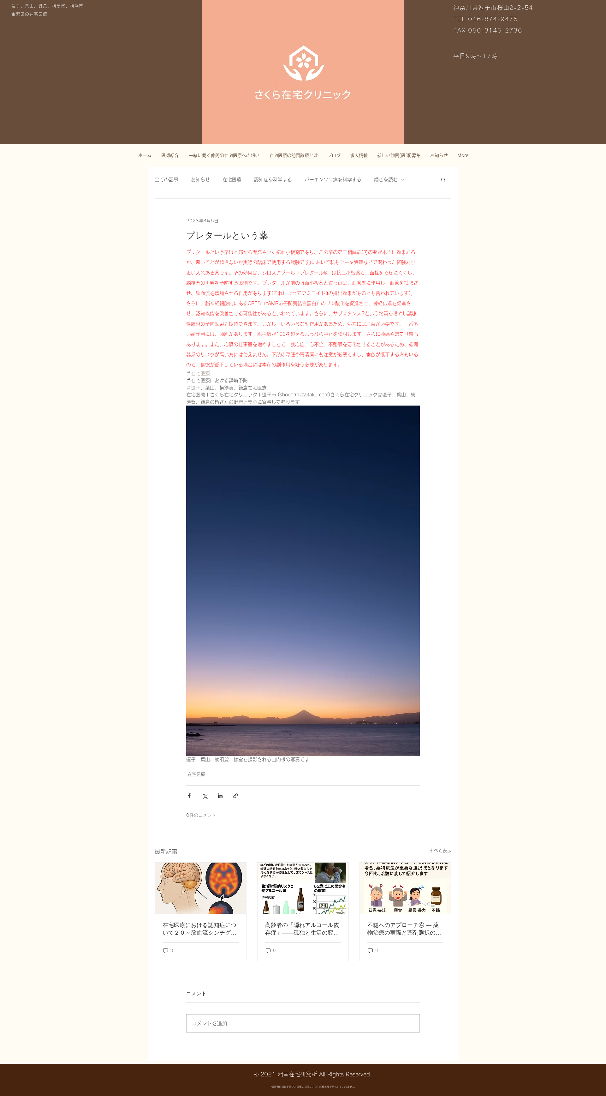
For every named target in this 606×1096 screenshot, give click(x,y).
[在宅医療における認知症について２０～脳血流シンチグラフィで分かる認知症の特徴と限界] (200, 888)
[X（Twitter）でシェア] (205, 796)
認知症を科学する (273, 179)
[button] (443, 179)
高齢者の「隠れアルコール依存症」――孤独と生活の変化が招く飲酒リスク (302, 929)
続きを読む (386, 179)
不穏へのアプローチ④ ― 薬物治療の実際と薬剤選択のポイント (404, 929)
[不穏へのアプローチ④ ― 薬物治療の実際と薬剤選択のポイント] (405, 888)
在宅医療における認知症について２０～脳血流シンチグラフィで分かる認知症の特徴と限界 (199, 929)
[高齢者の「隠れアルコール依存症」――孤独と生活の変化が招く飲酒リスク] (303, 888)
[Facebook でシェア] (189, 796)
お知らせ (200, 179)
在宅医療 (232, 179)
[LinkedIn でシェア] (220, 796)
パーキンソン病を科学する (333, 179)
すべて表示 (440, 850)
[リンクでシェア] (236, 796)
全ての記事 (166, 179)
